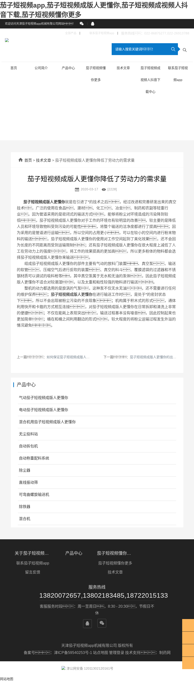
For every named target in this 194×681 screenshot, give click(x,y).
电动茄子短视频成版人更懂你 (43, 410)
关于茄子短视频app (33, 553)
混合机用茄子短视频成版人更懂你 (47, 422)
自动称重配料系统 (34, 458)
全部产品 (68, 33)
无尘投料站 (28, 434)
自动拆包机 (28, 446)
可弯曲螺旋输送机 (34, 495)
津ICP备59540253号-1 (73, 653)
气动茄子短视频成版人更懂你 (43, 398)
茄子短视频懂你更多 (115, 553)
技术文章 (123, 68)
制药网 (165, 653)
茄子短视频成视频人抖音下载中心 (150, 80)
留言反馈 (32, 572)
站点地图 (100, 653)
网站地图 (6, 679)
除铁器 (24, 507)
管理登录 (116, 653)
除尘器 (24, 470)
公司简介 (41, 68)
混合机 (24, 519)
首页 (13, 68)
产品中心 (68, 68)
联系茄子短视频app (98, 33)
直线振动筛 (28, 482)
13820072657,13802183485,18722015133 (97, 595)
